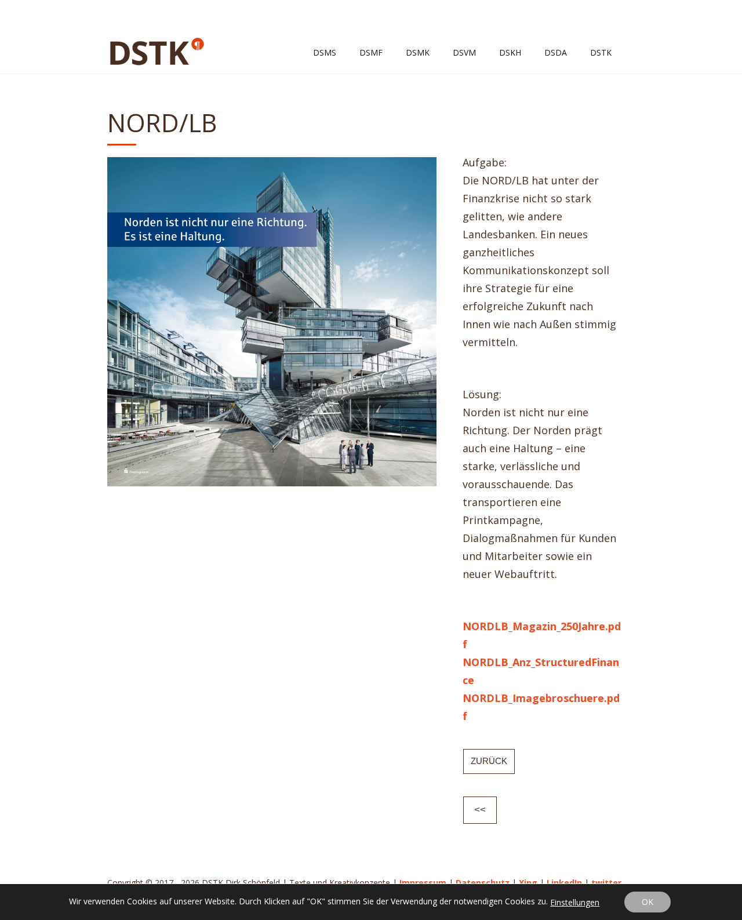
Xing (528, 882)
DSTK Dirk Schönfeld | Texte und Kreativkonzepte (157, 52)
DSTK (601, 52)
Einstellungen (574, 902)
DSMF (371, 52)
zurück (489, 761)
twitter (606, 882)
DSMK (418, 52)
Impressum (422, 882)
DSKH (510, 52)
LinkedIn (564, 882)
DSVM (464, 52)
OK (647, 901)
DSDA (555, 52)
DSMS (324, 52)
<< (480, 809)
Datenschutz (483, 882)
